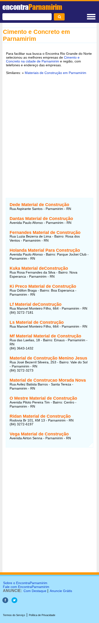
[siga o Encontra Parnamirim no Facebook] (5, 602)
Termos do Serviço (14, 615)
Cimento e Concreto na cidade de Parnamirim (43, 59)
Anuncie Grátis (61, 591)
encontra (32, 7)
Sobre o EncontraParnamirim (25, 583)
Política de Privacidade (42, 615)
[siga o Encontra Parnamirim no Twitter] (14, 602)
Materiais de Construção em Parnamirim (55, 73)
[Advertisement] (49, 131)
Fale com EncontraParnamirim (26, 587)
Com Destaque (35, 591)
